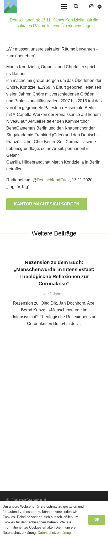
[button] (64, 6)
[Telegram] (99, 6)
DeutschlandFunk (53, 180)
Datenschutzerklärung (54, 533)
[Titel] (10, 6)
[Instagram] (91, 6)
